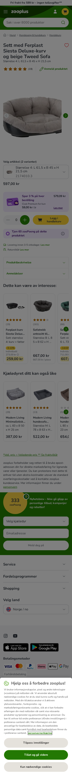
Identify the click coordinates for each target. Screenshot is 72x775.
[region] (36, 726)
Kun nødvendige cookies (36, 767)
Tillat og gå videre (36, 755)
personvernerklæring (40, 733)
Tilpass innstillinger (36, 743)
